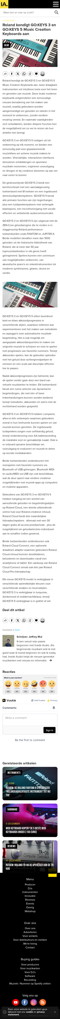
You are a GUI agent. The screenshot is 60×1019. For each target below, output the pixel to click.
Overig (30, 907)
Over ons (30, 928)
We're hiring (30, 943)
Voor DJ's (30, 972)
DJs (30, 888)
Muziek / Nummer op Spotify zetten (30, 983)
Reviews (30, 899)
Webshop (30, 911)
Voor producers (30, 964)
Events (30, 903)
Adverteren (30, 932)
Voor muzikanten (30, 968)
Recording (30, 980)
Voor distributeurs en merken (30, 940)
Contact (30, 947)
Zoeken (56, 12)
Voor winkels (30, 936)
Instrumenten (30, 892)
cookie (29, 1011)
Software (30, 976)
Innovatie (30, 896)
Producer (30, 884)
